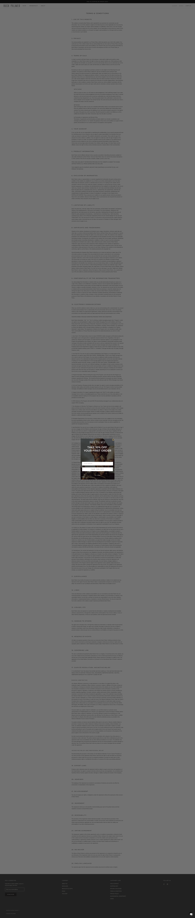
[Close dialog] (113, 439)
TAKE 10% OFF (97, 469)
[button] (191, 914)
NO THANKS (97, 475)
